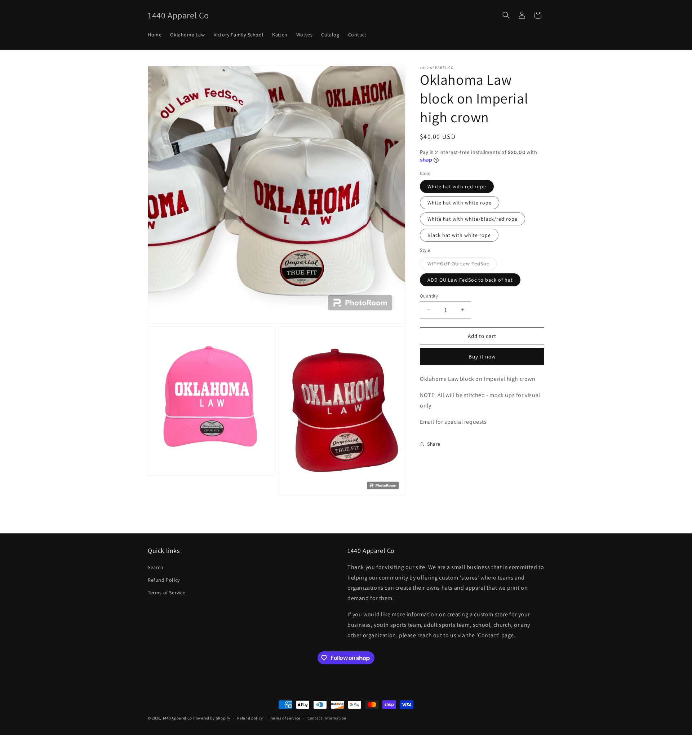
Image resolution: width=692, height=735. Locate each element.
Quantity (429, 295)
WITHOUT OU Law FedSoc (462, 265)
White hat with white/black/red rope (472, 219)
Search (156, 567)
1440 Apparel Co (177, 718)
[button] (506, 15)
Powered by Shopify (211, 718)
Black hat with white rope (459, 235)
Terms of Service (167, 592)
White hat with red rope (456, 186)
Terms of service (285, 718)
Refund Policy (164, 580)
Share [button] (433, 443)
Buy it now (482, 356)
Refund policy (250, 718)
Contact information (326, 718)
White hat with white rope (459, 202)
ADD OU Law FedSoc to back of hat (470, 279)
